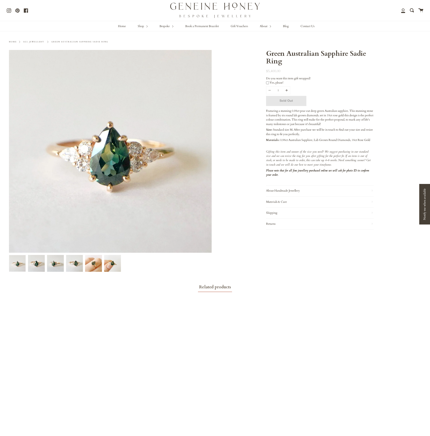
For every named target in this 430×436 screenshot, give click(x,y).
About (264, 26)
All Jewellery (33, 42)
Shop (141, 26)
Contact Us (307, 26)
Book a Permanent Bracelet (202, 26)
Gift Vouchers (239, 26)
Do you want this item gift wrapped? (288, 78)
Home (122, 26)
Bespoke (164, 26)
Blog (286, 26)
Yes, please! (276, 83)
